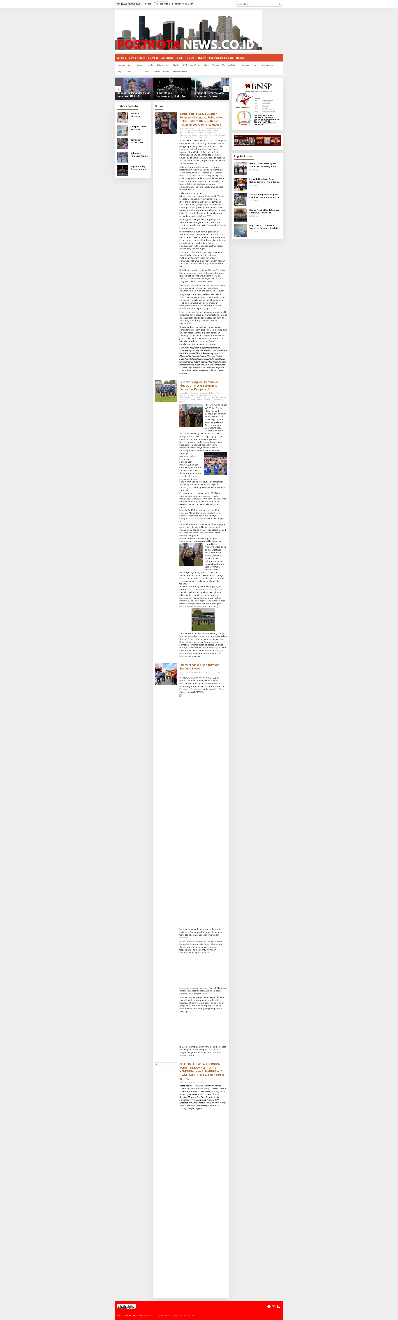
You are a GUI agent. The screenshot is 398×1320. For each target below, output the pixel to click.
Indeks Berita (164, 1315)
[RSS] (279, 1307)
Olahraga (215, 397)
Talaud (182, 137)
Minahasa (183, 133)
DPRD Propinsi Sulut (195, 131)
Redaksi (150, 1315)
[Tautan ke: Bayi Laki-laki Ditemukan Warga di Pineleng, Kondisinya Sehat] (240, 230)
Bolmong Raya (215, 128)
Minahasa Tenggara (212, 133)
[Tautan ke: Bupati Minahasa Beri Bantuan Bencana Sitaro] (166, 673)
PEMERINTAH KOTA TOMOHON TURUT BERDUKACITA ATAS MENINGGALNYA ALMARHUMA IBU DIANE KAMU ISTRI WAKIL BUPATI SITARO (201, 1071)
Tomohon (190, 137)
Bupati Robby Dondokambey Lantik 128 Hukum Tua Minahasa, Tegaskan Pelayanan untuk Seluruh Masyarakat (264, 211)
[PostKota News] (188, 30)
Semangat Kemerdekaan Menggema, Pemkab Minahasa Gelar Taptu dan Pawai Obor (171, 94)
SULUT (217, 135)
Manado (214, 131)
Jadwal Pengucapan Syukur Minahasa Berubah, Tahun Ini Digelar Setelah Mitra (264, 196)
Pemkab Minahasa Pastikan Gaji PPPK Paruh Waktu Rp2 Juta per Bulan (210, 94)
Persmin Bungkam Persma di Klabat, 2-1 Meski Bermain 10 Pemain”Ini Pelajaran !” (198, 385)
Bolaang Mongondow (199, 128)
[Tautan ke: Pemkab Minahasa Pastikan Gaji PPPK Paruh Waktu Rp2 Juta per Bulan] (210, 89)
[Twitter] (274, 1307)
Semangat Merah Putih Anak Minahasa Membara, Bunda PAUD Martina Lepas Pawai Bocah (138, 141)
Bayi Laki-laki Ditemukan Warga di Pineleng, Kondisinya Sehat (265, 226)
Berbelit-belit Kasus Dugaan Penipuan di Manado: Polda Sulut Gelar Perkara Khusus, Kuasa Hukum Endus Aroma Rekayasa (201, 119)
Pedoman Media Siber (184, 1315)
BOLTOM (182, 131)
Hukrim (207, 131)
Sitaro (211, 135)
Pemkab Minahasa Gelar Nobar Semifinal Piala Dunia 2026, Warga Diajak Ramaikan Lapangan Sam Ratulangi (264, 180)
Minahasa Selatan (195, 133)
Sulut (223, 135)
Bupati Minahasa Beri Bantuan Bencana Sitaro (199, 666)
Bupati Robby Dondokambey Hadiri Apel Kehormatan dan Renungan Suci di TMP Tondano (133, 94)
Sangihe (204, 135)
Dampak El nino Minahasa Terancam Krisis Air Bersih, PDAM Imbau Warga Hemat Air (139, 128)
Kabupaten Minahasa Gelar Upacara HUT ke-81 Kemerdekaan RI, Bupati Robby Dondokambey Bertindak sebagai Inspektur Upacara (139, 154)
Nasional (197, 135)
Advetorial (183, 672)
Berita (181, 128)
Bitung (188, 128)
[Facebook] (269, 1307)
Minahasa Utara (186, 135)
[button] (280, 4)
